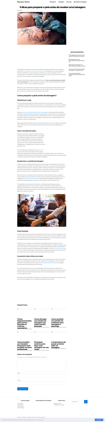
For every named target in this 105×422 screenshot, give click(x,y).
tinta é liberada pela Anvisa (48, 262)
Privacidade (20, 403)
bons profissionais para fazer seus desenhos (34, 71)
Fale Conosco (20, 406)
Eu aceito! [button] (99, 419)
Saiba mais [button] (41, 419)
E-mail (19, 380)
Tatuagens (61, 2)
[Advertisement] (41, 57)
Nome (18, 373)
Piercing (69, 2)
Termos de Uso (21, 404)
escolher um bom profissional (31, 178)
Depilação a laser (57, 403)
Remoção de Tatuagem (80, 2)
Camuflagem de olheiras (59, 404)
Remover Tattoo (23, 2)
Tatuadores (53, 2)
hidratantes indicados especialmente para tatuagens (35, 112)
